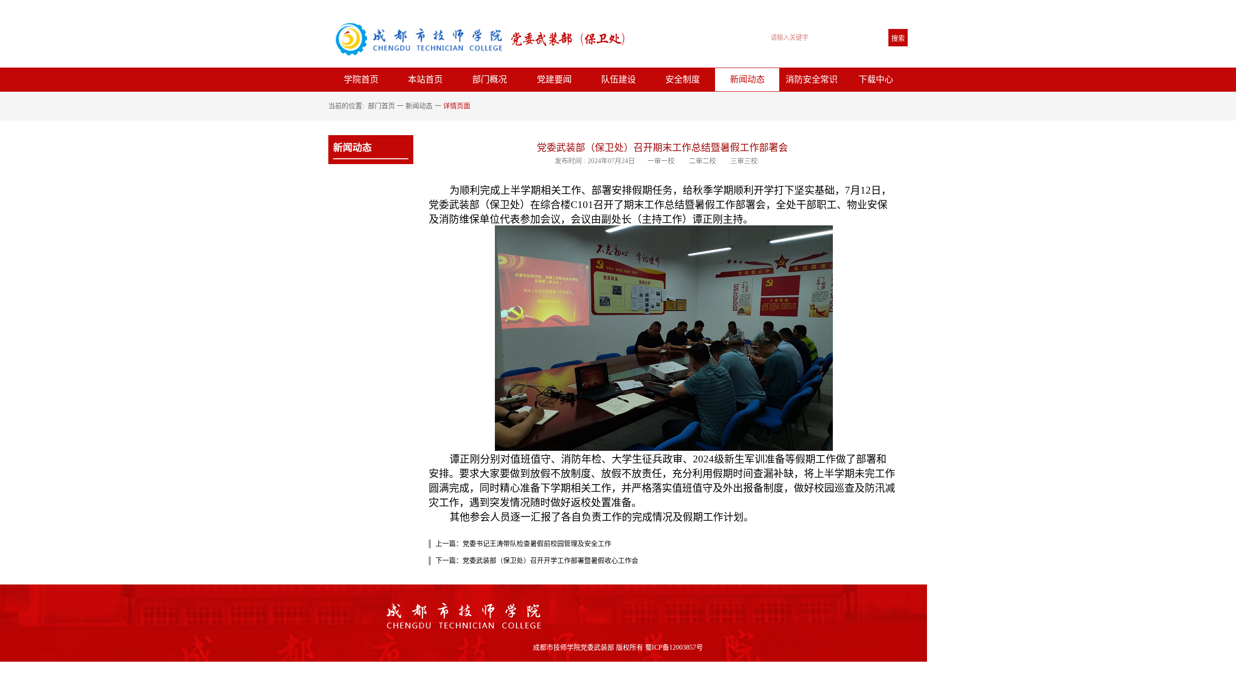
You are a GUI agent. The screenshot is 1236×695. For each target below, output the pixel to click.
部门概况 (489, 79)
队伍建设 (618, 79)
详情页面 (456, 106)
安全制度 (682, 79)
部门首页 (381, 106)
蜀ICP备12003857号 (673, 647)
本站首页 (425, 79)
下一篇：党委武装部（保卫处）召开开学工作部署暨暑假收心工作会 (536, 560)
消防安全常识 (812, 79)
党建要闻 (554, 79)
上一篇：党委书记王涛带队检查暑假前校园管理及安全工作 (523, 543)
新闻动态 (747, 79)
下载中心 (875, 79)
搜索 (898, 38)
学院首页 (361, 79)
